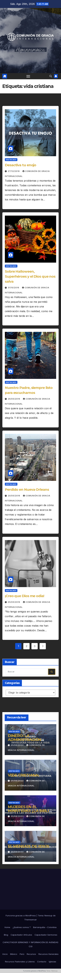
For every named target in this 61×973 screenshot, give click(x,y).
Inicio (5, 954)
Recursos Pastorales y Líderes (20, 961)
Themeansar (30, 919)
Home (7, 927)
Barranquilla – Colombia (44, 927)
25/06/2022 (17, 745)
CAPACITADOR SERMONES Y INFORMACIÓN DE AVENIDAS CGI (30, 944)
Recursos (31, 954)
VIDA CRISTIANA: (23, 775)
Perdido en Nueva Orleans (27, 489)
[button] (50, 76)
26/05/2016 (14, 399)
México (13, 954)
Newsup (48, 915)
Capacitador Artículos (21, 935)
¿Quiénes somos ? (22, 927)
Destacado (11, 160)
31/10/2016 (14, 287)
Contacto (41, 961)
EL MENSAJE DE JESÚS (28, 846)
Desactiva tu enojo (20, 165)
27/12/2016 (14, 171)
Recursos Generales (48, 954)
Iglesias (52, 961)
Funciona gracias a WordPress (21, 915)
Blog (6, 935)
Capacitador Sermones (46, 935)
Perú (22, 954)
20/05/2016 (14, 495)
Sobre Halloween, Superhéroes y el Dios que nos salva (30, 276)
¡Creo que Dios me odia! (24, 596)
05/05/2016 (14, 602)
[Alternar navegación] (28, 76)
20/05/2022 (17, 852)
